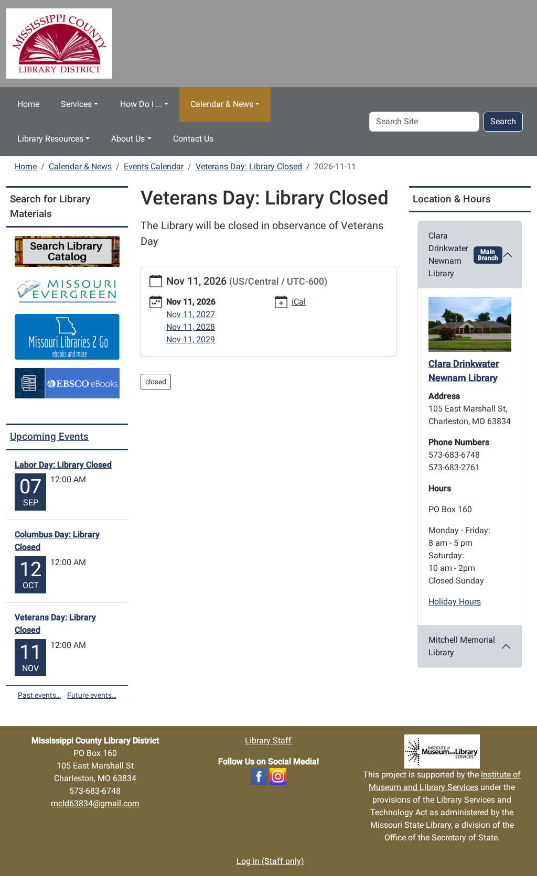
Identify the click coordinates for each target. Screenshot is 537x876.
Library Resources (50, 139)
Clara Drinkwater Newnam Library (463, 254)
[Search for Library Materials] (67, 251)
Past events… (39, 695)
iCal (299, 302)
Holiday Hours (454, 602)
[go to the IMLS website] (441, 751)
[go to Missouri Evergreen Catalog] (67, 290)
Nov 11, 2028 (190, 327)
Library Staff (268, 740)
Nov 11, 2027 (190, 314)
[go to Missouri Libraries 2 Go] (67, 336)
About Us (128, 139)
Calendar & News (221, 104)
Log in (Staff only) (270, 861)
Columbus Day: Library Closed (57, 540)
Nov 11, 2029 (190, 339)
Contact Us (193, 139)
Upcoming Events (49, 436)
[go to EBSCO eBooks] (67, 382)
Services (76, 104)
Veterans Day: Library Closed (249, 166)
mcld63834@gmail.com (95, 803)
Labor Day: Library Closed (63, 465)
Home (28, 104)
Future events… (91, 695)
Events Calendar (154, 166)
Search (503, 121)
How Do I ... (141, 104)
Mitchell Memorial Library (461, 646)
